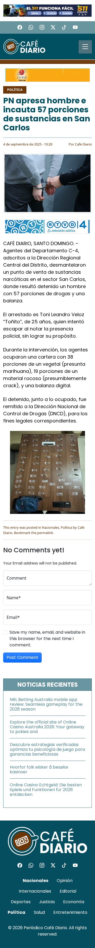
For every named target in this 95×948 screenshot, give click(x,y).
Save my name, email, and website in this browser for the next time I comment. (47, 638)
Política (14, 89)
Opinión (65, 881)
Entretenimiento (70, 912)
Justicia (47, 902)
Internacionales (35, 891)
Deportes (21, 902)
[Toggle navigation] (85, 47)
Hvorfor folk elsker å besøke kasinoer (39, 769)
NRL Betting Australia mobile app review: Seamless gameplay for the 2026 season (46, 704)
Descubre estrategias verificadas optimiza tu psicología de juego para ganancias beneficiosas (47, 749)
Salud (39, 912)
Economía (73, 902)
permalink (45, 532)
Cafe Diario (83, 144)
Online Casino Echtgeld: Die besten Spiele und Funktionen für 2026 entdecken (46, 789)
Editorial (68, 891)
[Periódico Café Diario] (24, 46)
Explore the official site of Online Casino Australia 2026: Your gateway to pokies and (47, 727)
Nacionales (50, 527)
